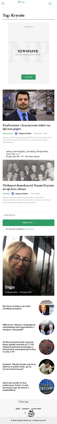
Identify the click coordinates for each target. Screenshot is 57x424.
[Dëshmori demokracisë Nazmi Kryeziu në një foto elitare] (28, 165)
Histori (6, 194)
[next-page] (50, 240)
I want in (27, 223)
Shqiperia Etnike (25, 133)
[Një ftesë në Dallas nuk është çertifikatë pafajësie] (46, 307)
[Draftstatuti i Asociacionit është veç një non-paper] (28, 105)
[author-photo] (16, 133)
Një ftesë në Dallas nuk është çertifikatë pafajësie (16, 307)
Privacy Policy (29, 229)
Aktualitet (8, 134)
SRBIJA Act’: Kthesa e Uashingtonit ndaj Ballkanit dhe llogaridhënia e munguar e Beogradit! (19, 327)
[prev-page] (45, 240)
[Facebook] (25, 413)
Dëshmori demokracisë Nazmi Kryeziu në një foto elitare (28, 187)
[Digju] (28, 266)
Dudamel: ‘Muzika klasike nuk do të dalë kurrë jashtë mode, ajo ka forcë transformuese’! (19, 366)
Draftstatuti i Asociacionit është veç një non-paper (27, 127)
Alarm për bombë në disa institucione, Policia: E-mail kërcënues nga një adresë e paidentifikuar (16, 386)
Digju (10, 287)
